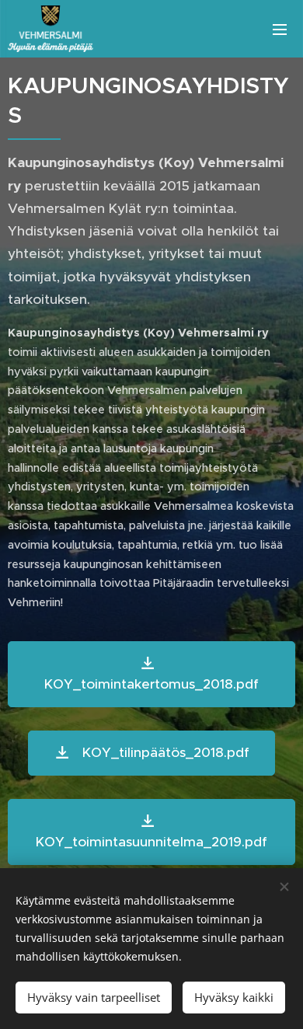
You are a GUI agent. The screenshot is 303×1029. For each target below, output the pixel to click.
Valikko (279, 28)
